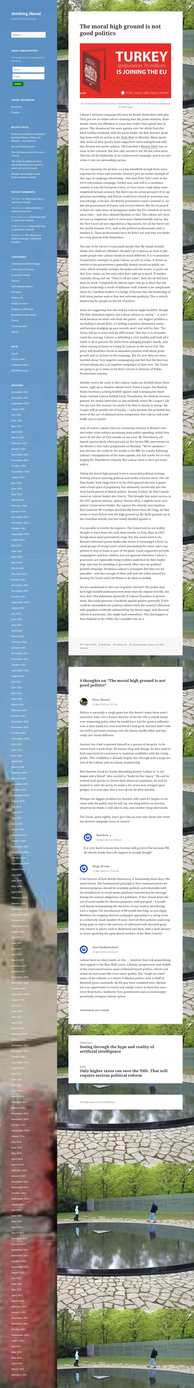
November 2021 (20, 659)
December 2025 (19, 392)
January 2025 (18, 448)
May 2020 (16, 755)
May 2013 (16, 1221)
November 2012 (20, 1255)
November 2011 (20, 1323)
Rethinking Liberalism (23, 314)
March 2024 (17, 500)
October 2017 (18, 920)
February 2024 (19, 505)
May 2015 (16, 1085)
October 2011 (18, 1329)
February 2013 (19, 1238)
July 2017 (16, 937)
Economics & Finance (22, 269)
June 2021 (16, 687)
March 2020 (17, 767)
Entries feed (18, 359)
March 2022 (17, 636)
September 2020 (20, 738)
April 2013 (17, 1227)
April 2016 (17, 1022)
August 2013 (18, 1204)
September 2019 (20, 795)
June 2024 (16, 488)
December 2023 (19, 517)
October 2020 (18, 732)
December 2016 (19, 977)
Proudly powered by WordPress (97, 1102)
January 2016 (18, 1039)
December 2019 (19, 784)
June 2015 (16, 1079)
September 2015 (20, 1062)
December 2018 (19, 846)
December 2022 (19, 585)
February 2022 (19, 642)
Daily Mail (127, 137)
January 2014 (18, 1176)
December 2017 (19, 909)
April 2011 (17, 1363)
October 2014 (18, 1124)
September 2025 (20, 403)
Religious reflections (22, 309)
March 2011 (17, 1369)
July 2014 (16, 1141)
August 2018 (18, 869)
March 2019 (17, 829)
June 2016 (16, 1011)
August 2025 (18, 409)
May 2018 (16, 886)
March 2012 (17, 1301)
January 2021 (18, 715)
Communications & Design (25, 263)
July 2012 (16, 1278)
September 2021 (20, 670)
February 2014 (19, 1170)
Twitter (15, 112)
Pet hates (16, 292)
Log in (14, 353)
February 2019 (19, 835)
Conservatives (139, 644)
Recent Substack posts (23, 146)
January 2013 (18, 1244)
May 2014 (16, 1153)
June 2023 (16, 551)
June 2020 (16, 750)
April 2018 (17, 892)
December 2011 (19, 1318)
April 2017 (17, 954)
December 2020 (19, 721)
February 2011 (19, 1374)
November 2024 (20, 460)
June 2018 (16, 880)
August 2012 (18, 1272)
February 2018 (19, 897)
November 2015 (20, 1051)
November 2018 (20, 852)
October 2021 (18, 664)
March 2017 (17, 960)
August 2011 (18, 1340)
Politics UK (17, 297)
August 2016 (18, 999)
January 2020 (18, 778)
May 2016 (16, 1016)
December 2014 (19, 1113)
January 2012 (18, 1312)
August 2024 (18, 477)
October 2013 (18, 1193)
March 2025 (17, 437)
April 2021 (17, 698)
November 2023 (20, 522)
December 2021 (19, 653)
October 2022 (18, 596)
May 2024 (16, 494)
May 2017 (16, 948)
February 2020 (19, 772)
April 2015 (17, 1090)
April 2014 (17, 1159)
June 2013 (16, 1215)
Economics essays (20, 275)
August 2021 (18, 676)
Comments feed (19, 364)
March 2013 (17, 1232)
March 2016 (17, 1028)
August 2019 (18, 801)
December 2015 (19, 1045)
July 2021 (16, 681)
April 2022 (17, 630)
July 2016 (16, 1005)
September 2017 (20, 926)
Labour (151, 644)
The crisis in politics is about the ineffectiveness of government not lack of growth (27, 165)
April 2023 (17, 562)
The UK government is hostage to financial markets (26, 239)
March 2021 (17, 704)
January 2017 (18, 971)
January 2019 (18, 840)
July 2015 (16, 1073)
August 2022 (18, 608)
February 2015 (19, 1102)
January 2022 (18, 647)
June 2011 (16, 1352)
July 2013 (16, 1210)
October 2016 (18, 988)
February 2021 (19, 710)
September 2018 (20, 863)
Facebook (16, 106)
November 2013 (20, 1187)
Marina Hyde (149, 146)
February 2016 (19, 1034)
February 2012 (19, 1306)
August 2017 (18, 931)
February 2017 (19, 965)
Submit (18, 84)
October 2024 (18, 465)
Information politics (22, 286)
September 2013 (20, 1198)
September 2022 (20, 602)
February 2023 (19, 573)
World (14, 331)
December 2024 (19, 454)
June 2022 (16, 619)
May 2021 (16, 693)
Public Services (19, 303)
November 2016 (20, 982)
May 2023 (16, 556)
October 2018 (18, 857)
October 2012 (18, 1261)
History (15, 280)
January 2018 (18, 903)
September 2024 (20, 471)
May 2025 (16, 426)
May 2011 (16, 1357)
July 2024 (16, 483)
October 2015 (18, 1056)
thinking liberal (26, 13)
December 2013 (19, 1181)
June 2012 (16, 1283)
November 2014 (20, 1119)
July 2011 (16, 1346)
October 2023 (18, 528)
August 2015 (18, 1068)
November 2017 (20, 914)
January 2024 (18, 511)
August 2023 (18, 539)
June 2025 (16, 420)
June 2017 (16, 943)
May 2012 (16, 1289)
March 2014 (17, 1164)
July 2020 (16, 744)
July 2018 (16, 874)
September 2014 (20, 1130)
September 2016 (20, 994)
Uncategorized (19, 326)
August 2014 (18, 1136)
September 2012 (20, 1266)
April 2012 (17, 1295)
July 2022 (16, 613)
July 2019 (16, 806)
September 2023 (20, 534)
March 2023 (17, 568)
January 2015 (18, 1107)
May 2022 (16, 625)
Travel (14, 320)
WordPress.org (19, 370)
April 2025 (17, 431)
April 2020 (17, 761)
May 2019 (16, 818)
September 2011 (20, 1335)
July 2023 (16, 545)
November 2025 (20, 397)
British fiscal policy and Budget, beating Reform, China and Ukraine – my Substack (28, 137)
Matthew (106, 644)
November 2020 (20, 727)
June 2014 (16, 1147)
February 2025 (19, 443)
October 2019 (18, 789)
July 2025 (16, 414)
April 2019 (17, 823)
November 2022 (20, 590)
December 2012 (19, 1249)
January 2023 (18, 579)
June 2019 (16, 812)
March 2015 (17, 1096)
